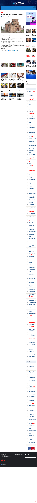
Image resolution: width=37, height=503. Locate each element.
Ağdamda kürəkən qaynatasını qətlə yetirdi (32, 342)
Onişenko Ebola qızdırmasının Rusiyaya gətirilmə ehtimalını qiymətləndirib (31, 285)
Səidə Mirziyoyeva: (32, 112)
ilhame (4, 16)
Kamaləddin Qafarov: (32, 326)
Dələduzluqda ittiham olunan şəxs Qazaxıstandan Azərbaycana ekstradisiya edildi (32, 142)
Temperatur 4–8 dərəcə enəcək (31, 222)
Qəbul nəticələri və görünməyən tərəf (31, 349)
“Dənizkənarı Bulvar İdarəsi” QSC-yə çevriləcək (32, 202)
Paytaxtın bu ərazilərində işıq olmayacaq (32, 101)
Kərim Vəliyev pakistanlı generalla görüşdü (32, 167)
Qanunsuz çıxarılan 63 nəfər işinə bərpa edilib (28, 66)
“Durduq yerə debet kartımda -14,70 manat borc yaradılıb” (32, 232)
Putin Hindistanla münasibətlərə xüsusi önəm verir (32, 308)
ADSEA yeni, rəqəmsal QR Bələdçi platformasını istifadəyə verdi (32, 214)
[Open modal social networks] (18, 50)
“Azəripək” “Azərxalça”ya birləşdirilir (32, 199)
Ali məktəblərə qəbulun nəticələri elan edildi (31, 416)
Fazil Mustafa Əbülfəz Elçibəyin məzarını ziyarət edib (34, 66)
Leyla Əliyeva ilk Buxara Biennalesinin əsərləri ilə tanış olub (32, 381)
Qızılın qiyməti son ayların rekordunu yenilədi (32, 264)
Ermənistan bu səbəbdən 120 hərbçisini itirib (32, 439)
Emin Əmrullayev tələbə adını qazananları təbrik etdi (32, 138)
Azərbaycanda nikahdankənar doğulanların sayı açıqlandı (32, 186)
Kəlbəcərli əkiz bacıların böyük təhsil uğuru (32, 296)
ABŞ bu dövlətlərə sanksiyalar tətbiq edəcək (32, 408)
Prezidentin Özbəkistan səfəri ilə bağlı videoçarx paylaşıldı (32, 377)
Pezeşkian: (32, 92)
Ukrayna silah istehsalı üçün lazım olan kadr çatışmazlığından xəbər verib (32, 300)
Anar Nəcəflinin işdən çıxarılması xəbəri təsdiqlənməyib (28, 45)
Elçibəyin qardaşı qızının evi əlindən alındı (32, 386)
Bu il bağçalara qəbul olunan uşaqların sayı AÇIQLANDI (32, 394)
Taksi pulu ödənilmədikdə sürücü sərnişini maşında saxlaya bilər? (32, 335)
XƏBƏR (2, 12)
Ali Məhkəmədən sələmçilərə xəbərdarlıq (32, 317)
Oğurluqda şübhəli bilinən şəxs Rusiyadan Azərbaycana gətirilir (32, 420)
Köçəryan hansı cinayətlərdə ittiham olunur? (32, 194)
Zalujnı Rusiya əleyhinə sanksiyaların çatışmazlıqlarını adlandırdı (32, 289)
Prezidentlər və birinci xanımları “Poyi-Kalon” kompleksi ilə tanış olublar (32, 436)
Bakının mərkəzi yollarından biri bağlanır (32, 433)
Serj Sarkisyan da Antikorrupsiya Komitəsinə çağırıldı (32, 246)
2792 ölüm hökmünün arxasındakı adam (32, 161)
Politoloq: (32, 171)
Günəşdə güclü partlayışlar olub (32, 174)
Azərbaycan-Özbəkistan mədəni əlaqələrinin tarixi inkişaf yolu (32, 136)
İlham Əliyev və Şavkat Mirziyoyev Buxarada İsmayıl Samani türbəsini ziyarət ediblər (32, 442)
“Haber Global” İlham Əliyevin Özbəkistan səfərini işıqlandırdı (32, 397)
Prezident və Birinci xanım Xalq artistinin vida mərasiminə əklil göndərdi (32, 279)
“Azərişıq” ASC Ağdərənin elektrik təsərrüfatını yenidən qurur (32, 254)
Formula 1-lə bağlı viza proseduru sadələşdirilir (32, 205)
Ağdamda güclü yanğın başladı (31, 428)
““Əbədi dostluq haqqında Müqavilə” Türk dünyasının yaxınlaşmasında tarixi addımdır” (32, 270)
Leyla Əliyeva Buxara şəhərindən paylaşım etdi (32, 411)
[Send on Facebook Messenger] (9, 50)
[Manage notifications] (35, 501)
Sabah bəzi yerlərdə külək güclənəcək (32, 191)
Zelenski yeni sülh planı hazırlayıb (31, 351)
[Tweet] (12, 50)
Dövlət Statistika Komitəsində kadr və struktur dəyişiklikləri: (32, 423)
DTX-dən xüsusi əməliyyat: (28, 55)
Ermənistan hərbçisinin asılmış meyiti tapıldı (31, 148)
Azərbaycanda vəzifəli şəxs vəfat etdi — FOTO (32, 248)
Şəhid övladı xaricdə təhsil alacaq (32, 106)
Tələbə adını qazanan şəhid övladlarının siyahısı (20, 70)
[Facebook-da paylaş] (5, 50)
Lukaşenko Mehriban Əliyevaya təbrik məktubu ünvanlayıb (32, 125)
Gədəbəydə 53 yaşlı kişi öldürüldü (32, 130)
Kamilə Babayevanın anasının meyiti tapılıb (34, 35)
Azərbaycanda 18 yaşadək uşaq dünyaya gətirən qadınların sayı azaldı (32, 229)
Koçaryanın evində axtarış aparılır (32, 356)
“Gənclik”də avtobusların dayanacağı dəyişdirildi (32, 179)
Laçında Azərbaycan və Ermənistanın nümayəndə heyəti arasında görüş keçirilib (32, 235)
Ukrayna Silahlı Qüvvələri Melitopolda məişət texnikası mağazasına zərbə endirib (32, 292)
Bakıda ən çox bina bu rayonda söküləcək (28, 34)
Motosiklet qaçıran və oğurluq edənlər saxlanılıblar (32, 188)
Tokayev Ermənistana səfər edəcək (32, 391)
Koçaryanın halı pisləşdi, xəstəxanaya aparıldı (32, 251)
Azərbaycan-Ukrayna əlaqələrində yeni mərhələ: (34, 55)
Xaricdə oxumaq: (32, 158)
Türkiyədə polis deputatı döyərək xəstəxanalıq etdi (4, 70)
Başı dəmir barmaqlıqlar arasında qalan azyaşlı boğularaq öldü (4, 90)
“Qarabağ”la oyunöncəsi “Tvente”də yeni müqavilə (32, 354)
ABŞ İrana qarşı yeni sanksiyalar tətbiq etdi (31, 372)
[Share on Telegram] (15, 50)
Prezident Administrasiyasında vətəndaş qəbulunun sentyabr (31, 164)
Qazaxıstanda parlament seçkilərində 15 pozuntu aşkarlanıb (32, 122)
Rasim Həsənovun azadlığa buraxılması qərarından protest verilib (32, 177)
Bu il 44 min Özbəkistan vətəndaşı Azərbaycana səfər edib (32, 389)
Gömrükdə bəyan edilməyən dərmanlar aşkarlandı (32, 425)
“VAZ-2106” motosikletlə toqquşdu (32, 344)
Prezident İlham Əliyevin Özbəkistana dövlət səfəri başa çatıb (32, 403)
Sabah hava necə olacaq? (32, 259)
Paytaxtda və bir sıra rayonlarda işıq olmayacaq (32, 366)
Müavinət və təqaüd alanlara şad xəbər (32, 208)
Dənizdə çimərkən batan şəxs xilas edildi (32, 104)
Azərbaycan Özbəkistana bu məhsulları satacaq (32, 430)
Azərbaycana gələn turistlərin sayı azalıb (31, 332)
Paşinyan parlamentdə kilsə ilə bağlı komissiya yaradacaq (32, 183)
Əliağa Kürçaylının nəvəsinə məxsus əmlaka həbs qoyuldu (32, 133)
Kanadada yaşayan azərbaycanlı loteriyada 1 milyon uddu (33, 45)
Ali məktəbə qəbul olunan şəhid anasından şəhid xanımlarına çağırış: (32, 275)
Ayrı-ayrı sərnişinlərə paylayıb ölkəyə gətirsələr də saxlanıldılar (32, 145)
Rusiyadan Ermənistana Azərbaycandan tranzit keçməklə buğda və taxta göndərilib (32, 151)
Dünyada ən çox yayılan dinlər (31, 359)
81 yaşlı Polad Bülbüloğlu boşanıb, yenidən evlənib (32, 220)
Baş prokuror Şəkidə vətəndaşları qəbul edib (32, 226)
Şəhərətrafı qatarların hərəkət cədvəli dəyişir (31, 414)
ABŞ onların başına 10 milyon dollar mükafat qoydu (32, 330)
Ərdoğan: (32, 99)
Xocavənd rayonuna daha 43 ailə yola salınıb (32, 262)
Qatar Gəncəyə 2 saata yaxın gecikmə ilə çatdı (32, 211)
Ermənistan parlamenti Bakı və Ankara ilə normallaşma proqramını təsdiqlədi (32, 116)
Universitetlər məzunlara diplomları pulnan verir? (20, 80)
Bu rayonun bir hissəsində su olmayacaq (32, 405)
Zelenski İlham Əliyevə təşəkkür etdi (31, 217)
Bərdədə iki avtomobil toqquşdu (31, 374)
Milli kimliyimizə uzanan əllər (32, 322)
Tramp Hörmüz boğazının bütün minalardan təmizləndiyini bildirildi (32, 155)
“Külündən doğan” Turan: (32, 314)
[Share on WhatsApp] (2, 50)
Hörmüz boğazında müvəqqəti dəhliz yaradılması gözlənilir (31, 95)
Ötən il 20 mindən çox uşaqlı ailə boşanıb (32, 238)
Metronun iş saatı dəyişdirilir (32, 302)
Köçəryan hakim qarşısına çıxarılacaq (32, 118)
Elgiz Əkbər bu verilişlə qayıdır (31, 109)
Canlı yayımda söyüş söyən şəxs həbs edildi (32, 369)
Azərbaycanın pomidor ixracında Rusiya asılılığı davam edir (32, 257)
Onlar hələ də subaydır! (32, 339)
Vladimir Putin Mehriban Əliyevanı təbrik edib (32, 127)
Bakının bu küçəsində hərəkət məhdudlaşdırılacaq (32, 400)
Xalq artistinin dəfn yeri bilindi (31, 383)
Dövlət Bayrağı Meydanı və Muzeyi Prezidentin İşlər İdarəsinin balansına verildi (32, 197)
